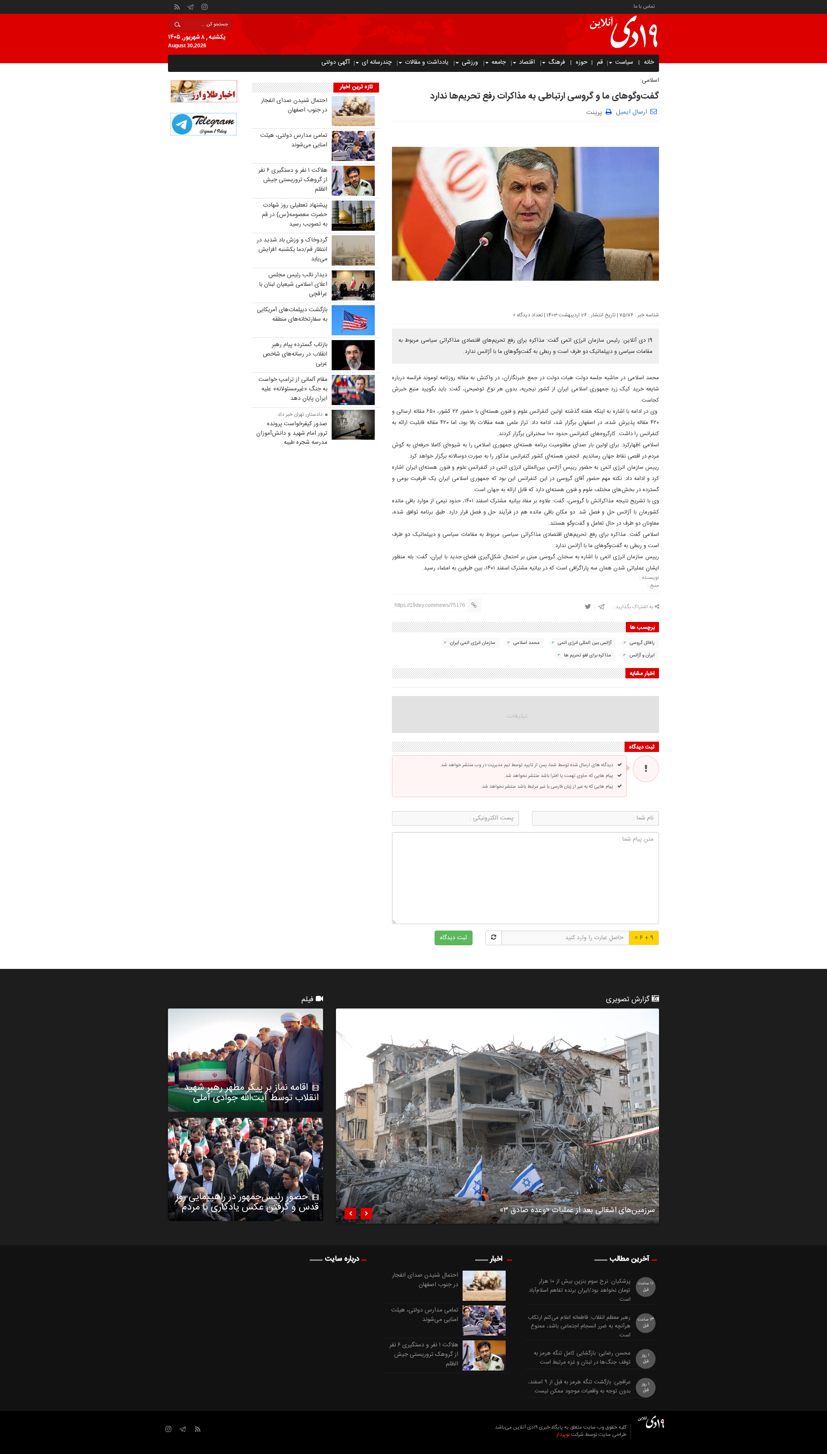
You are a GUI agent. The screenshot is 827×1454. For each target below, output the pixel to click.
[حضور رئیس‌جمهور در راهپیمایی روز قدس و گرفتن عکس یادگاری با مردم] (245, 1169)
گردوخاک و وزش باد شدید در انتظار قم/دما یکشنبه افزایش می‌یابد (292, 249)
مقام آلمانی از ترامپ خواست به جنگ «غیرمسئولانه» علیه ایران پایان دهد (292, 389)
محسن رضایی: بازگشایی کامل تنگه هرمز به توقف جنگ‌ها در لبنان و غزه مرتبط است (582, 1358)
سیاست (624, 62)
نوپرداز (563, 1434)
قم (600, 62)
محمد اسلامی (526, 643)
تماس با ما (644, 5)
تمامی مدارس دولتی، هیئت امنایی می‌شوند (293, 140)
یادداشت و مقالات (426, 62)
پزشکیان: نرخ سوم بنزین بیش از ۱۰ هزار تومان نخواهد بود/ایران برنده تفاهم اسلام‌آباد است (580, 1290)
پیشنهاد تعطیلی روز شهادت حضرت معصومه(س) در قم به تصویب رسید (294, 214)
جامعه (498, 62)
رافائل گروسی (642, 643)
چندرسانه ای (377, 62)
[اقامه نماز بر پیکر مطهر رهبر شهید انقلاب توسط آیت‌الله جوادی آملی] (245, 1060)
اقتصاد (527, 62)
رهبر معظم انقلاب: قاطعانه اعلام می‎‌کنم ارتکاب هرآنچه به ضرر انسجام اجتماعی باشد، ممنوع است (579, 1326)
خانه (649, 62)
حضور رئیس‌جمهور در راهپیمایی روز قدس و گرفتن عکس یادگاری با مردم (247, 1202)
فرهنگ (556, 62)
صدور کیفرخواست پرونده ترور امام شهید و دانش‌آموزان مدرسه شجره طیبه (291, 433)
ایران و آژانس (642, 655)
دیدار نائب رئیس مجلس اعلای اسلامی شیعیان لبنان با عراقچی (293, 284)
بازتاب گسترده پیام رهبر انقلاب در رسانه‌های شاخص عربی (295, 354)
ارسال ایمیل (631, 112)
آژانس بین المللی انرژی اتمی (585, 643)
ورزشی (470, 62)
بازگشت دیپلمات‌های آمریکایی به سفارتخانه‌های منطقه (292, 315)
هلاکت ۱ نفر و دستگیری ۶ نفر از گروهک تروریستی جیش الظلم (292, 180)
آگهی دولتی (335, 62)
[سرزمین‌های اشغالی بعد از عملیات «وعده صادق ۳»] (497, 1116)
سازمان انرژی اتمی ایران (472, 643)
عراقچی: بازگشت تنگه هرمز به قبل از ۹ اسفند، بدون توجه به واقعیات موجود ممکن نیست (579, 1387)
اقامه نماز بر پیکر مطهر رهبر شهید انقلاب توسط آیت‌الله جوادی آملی (251, 1093)
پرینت (596, 111)
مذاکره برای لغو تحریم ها (587, 655)
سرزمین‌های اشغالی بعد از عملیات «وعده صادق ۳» (577, 1212)
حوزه (582, 62)
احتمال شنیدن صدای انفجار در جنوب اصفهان (294, 105)
